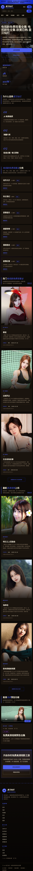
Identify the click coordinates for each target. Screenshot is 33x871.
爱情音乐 (4, 834)
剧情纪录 (4, 841)
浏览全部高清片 (17, 767)
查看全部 (29, 283)
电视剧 (12, 15)
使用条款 (23, 868)
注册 (29, 6)
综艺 (18, 15)
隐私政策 (17, 868)
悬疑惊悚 (4, 836)
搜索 (29, 11)
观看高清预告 (16, 55)
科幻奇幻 (4, 831)
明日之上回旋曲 (9, 541)
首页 (2, 15)
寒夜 (4, 332)
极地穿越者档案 (9, 668)
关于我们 (4, 868)
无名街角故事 (8, 459)
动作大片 (4, 828)
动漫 (23, 15)
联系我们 (10, 868)
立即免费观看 (16, 50)
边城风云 (6, 395)
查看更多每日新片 (16, 689)
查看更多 (5, 188)
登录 (24, 7)
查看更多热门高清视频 (16, 479)
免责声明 (4, 870)
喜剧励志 (4, 839)
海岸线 (5, 605)
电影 (7, 15)
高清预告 (4, 855)
